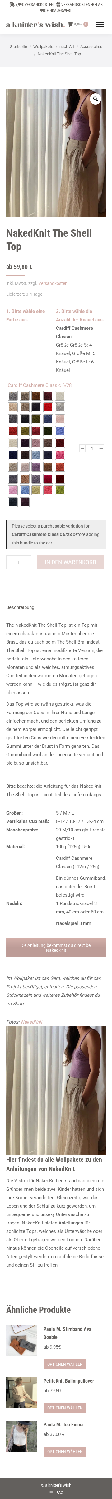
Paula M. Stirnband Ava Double (67, 1333)
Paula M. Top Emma (64, 1425)
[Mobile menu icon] (100, 24)
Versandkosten (53, 283)
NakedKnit (31, 1022)
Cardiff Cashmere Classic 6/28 (40, 385)
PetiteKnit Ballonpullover (69, 1381)
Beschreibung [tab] (20, 607)
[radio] (12, 395)
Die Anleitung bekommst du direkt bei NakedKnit (56, 948)
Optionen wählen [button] (65, 1364)
